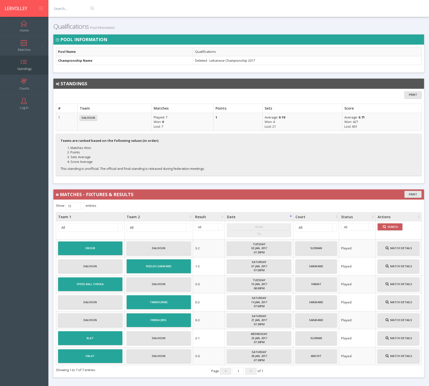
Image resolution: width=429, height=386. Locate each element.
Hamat (316, 284)
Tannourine (159, 302)
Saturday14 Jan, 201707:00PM (259, 302)
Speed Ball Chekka (90, 284)
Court (300, 216)
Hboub (90, 248)
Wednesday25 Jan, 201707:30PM (259, 338)
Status (347, 216)
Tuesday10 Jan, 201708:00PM (259, 284)
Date (231, 216)
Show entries (76, 205)
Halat (90, 356)
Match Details (401, 248)
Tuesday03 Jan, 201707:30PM (259, 248)
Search (392, 227)
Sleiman (316, 248)
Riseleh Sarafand (159, 266)
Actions (384, 216)
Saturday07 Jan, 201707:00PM (259, 266)
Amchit (316, 356)
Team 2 (133, 216)
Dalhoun (88, 117)
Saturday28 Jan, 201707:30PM (259, 356)
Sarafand (316, 266)
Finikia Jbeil (158, 320)
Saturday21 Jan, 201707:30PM (259, 320)
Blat (90, 338)
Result (200, 216)
